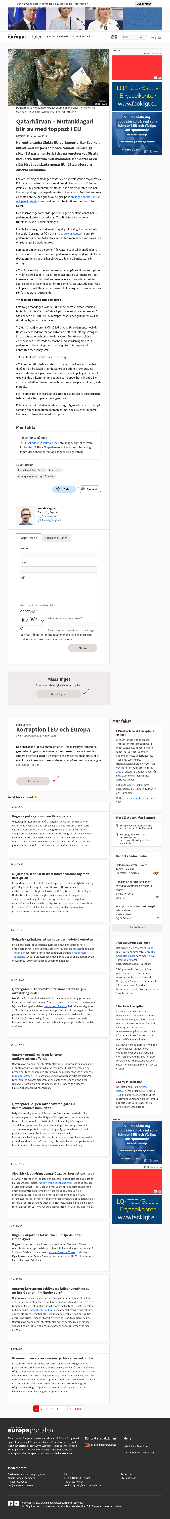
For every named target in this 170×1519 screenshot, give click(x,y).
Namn (24, 548)
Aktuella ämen (144, 1446)
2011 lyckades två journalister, (39, 443)
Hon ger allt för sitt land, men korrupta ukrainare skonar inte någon (134, 885)
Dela (67, 489)
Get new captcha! (21, 628)
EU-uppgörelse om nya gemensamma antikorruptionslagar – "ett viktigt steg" (135, 838)
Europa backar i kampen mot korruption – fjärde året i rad (136, 827)
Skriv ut (92, 489)
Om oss (150, 1452)
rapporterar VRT (37, 829)
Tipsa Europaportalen (135, 1452)
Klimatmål (93, 36)
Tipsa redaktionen (56, 538)
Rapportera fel (28, 538)
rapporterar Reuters (70, 233)
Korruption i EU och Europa (31, 470)
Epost (24, 563)
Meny (154, 37)
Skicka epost (49, 516)
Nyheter (50, 36)
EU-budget (78, 36)
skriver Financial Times (62, 1252)
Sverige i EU (63, 36)
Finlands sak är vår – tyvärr (131, 864)
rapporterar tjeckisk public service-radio (43, 1371)
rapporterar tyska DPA (25, 1075)
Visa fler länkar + (137, 927)
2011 (119, 771)
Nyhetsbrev (130, 1446)
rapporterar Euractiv (55, 1006)
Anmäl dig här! (59, 694)
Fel (22, 577)
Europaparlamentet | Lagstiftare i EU (36, 476)
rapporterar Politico (41, 1310)
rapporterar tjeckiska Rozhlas (56, 1182)
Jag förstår (144, 3)
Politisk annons (153, 53)
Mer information (78, 3)
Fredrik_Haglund (51, 520)
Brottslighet (55, 470)
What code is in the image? (64, 618)
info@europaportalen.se (103, 1444)
